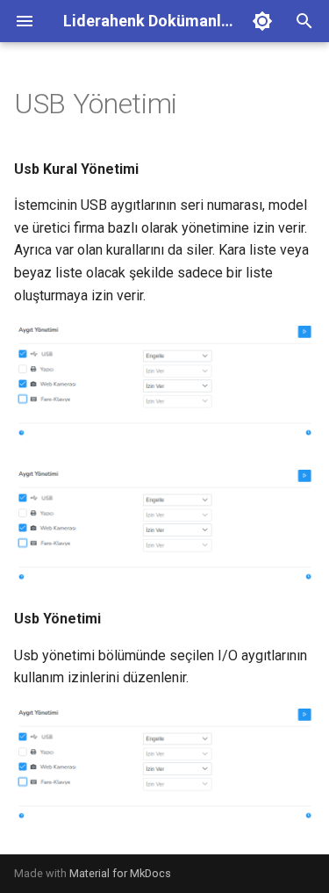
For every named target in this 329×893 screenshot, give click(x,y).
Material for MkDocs (120, 873)
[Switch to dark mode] (262, 21)
